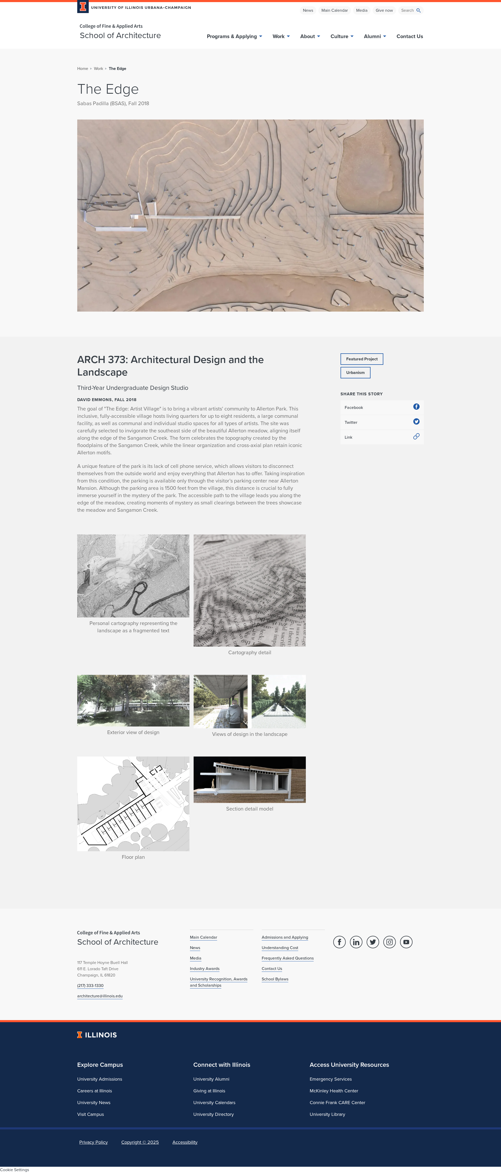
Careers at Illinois (94, 1090)
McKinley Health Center (334, 1090)
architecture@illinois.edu (100, 996)
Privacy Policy (93, 1142)
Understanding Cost (280, 948)
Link (348, 437)
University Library (327, 1114)
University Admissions (99, 1079)
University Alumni (211, 1079)
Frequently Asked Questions (288, 958)
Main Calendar (334, 10)
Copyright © (140, 1142)
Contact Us (410, 36)
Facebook (354, 407)
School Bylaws (275, 979)
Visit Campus (90, 1114)
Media (361, 10)
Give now (384, 10)
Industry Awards (204, 969)
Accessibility (185, 1142)
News (308, 10)
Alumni (372, 36)
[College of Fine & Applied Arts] (132, 26)
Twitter (351, 422)
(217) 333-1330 (90, 986)
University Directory (213, 1114)
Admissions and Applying (285, 937)
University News (93, 1102)
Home (82, 69)
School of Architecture (120, 35)
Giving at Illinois (209, 1090)
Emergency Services (331, 1079)
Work (279, 36)
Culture (339, 36)
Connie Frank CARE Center (337, 1102)
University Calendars (214, 1102)
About (307, 36)
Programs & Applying (232, 36)
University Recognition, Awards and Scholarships (218, 982)
